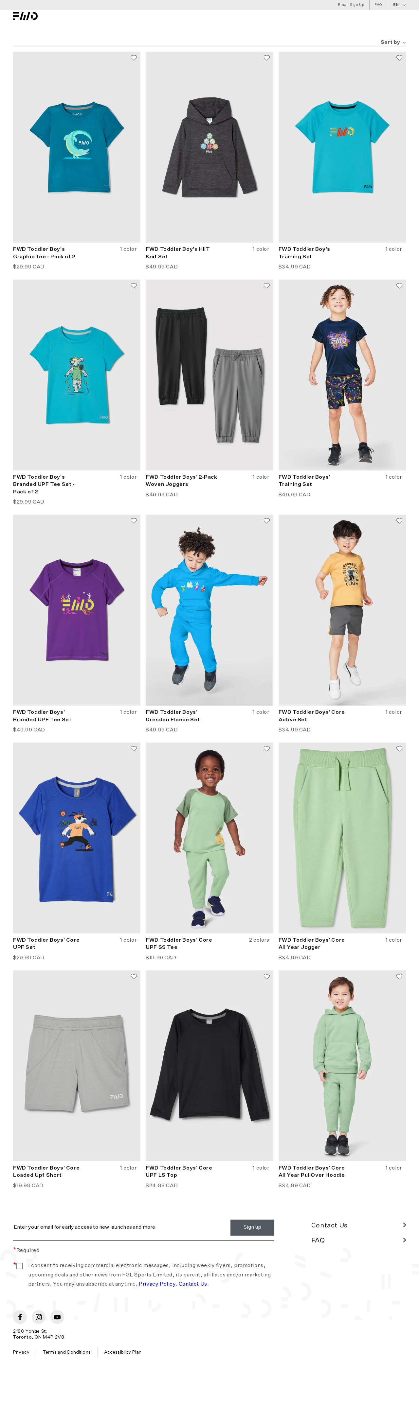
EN (396, 5)
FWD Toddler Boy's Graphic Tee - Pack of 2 (44, 253)
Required (26, 1250)
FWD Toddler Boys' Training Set (304, 481)
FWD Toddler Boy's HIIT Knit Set (178, 253)
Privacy (21, 1352)
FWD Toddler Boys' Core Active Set (312, 716)
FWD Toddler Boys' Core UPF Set (46, 944)
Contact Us (193, 1284)
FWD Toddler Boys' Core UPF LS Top (179, 1172)
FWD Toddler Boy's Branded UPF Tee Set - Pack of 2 (44, 485)
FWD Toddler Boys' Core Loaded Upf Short (46, 1172)
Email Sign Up (351, 5)
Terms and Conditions (67, 1352)
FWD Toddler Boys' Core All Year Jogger (312, 944)
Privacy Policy (157, 1284)
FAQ (378, 5)
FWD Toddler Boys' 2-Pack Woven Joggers (181, 481)
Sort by (390, 42)
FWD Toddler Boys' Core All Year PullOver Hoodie (312, 1172)
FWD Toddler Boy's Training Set (304, 253)
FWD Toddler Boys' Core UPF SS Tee (179, 944)
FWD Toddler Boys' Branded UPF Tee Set (42, 716)
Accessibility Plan (123, 1352)
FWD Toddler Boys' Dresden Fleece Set (173, 716)
